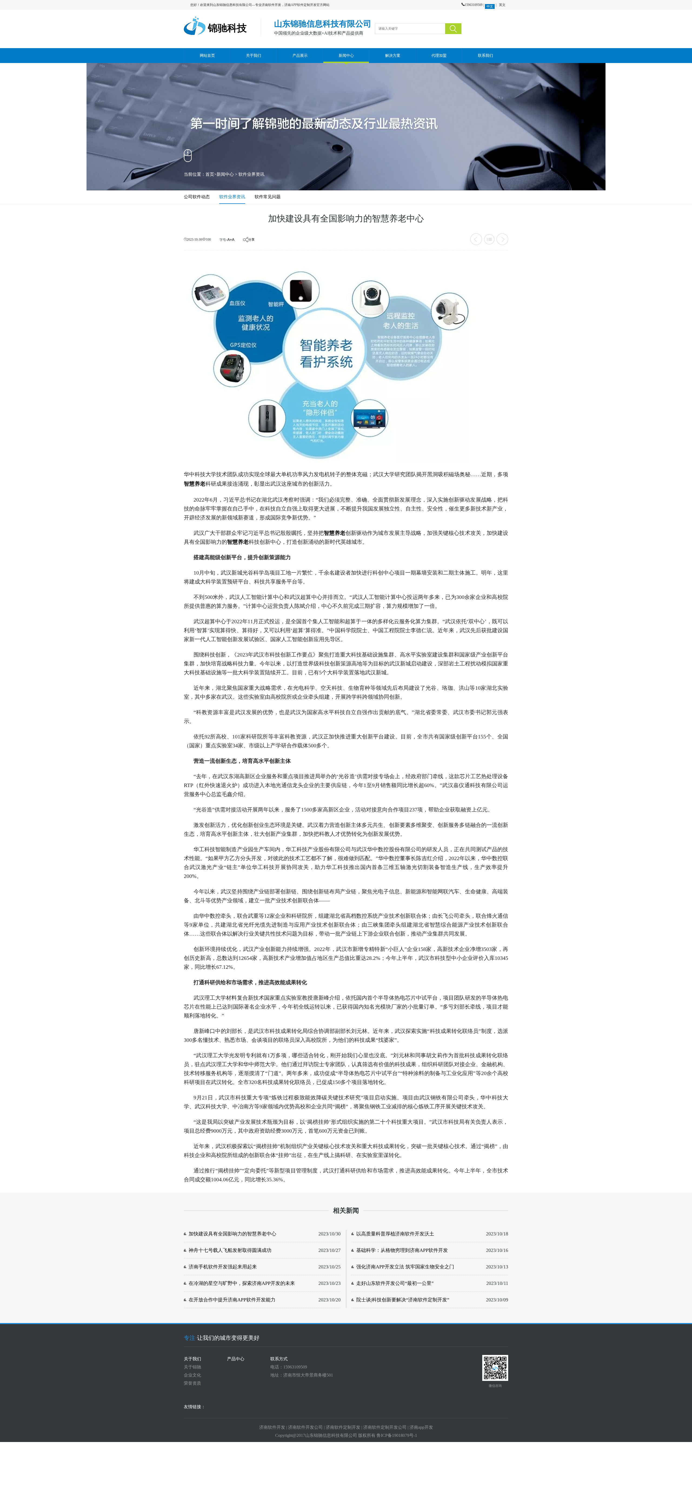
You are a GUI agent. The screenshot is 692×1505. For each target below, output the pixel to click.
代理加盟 (439, 56)
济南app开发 (421, 1427)
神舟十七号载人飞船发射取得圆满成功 (230, 1250)
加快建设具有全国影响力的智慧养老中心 (232, 1234)
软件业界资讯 (251, 174)
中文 (490, 6)
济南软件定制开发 (343, 1427)
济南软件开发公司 (305, 1427)
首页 (209, 174)
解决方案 (392, 56)
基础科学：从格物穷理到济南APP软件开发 (402, 1250)
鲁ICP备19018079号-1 (397, 1435)
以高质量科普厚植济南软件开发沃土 (395, 1234)
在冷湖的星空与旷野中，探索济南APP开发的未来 (242, 1283)
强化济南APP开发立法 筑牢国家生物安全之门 (405, 1266)
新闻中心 (346, 56)
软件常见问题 (268, 196)
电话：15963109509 (288, 1367)
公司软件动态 (197, 196)
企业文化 (192, 1375)
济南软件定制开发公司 (385, 1427)
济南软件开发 (272, 1427)
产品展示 (300, 56)
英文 (502, 5)
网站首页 (207, 56)
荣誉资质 (192, 1383)
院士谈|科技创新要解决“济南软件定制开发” (402, 1299)
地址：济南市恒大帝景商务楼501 (301, 1375)
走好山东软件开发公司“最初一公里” (395, 1283)
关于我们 (253, 56)
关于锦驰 (192, 1367)
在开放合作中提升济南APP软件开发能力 (232, 1299)
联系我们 (485, 56)
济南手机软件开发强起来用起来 (223, 1266)
